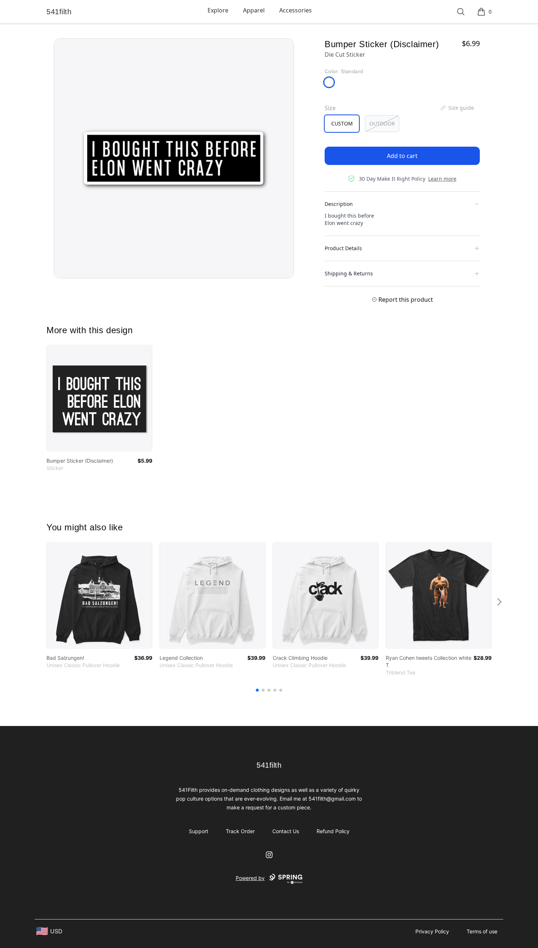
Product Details (343, 248)
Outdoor (382, 123)
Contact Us (285, 831)
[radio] (342, 123)
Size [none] (330, 108)
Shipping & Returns (349, 273)
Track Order (240, 831)
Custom (342, 123)
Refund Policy (333, 831)
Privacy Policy (432, 931)
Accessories (295, 10)
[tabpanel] (174, 158)
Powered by (250, 878)
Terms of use (482, 931)
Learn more (442, 178)
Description (339, 203)
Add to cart (402, 156)
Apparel (254, 10)
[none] (457, 108)
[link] (99, 398)
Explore (218, 10)
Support (198, 831)
